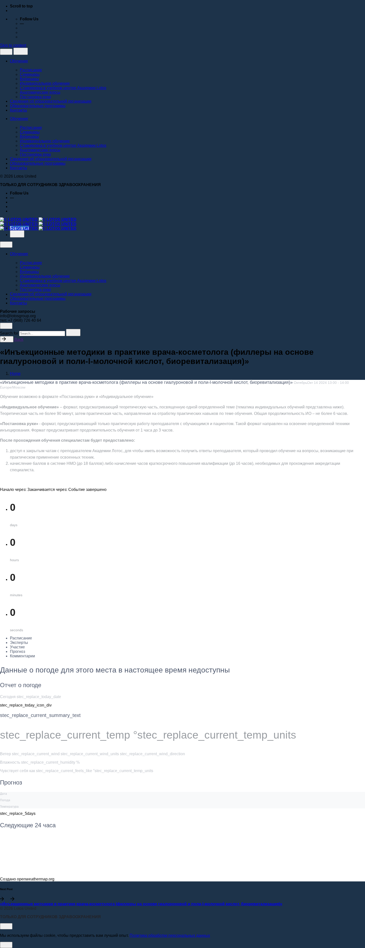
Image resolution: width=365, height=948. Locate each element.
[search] (73, 332)
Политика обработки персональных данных (170, 935)
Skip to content (13, 45)
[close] (6, 52)
